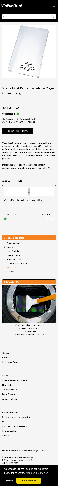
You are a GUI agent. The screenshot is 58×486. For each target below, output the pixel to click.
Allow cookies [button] (29, 480)
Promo (5, 375)
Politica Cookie (9, 431)
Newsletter (7, 385)
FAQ (4, 421)
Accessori (11, 268)
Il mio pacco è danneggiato (14, 426)
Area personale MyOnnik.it (14, 380)
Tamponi (10, 247)
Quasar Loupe (13, 255)
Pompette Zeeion (15, 259)
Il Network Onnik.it (11, 362)
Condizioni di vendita (11, 412)
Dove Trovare (8, 394)
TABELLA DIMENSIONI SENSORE (29, 334)
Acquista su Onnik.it (16, 131)
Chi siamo (6, 353)
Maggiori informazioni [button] (37, 473)
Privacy (5, 435)
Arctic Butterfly (14, 243)
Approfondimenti (10, 389)
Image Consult (39, 450)
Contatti (6, 357)
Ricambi (10, 272)
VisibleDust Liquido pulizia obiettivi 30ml (26, 200)
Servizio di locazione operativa (16, 417)
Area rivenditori (9, 399)
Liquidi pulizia (13, 251)
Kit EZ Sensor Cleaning (17, 263)
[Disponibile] (17, 113)
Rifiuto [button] (9, 480)
